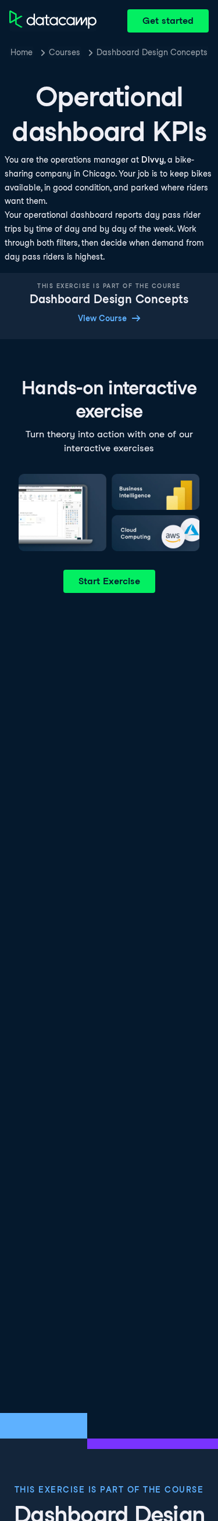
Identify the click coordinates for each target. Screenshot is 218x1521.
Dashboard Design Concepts (152, 52)
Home (21, 52)
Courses (64, 52)
